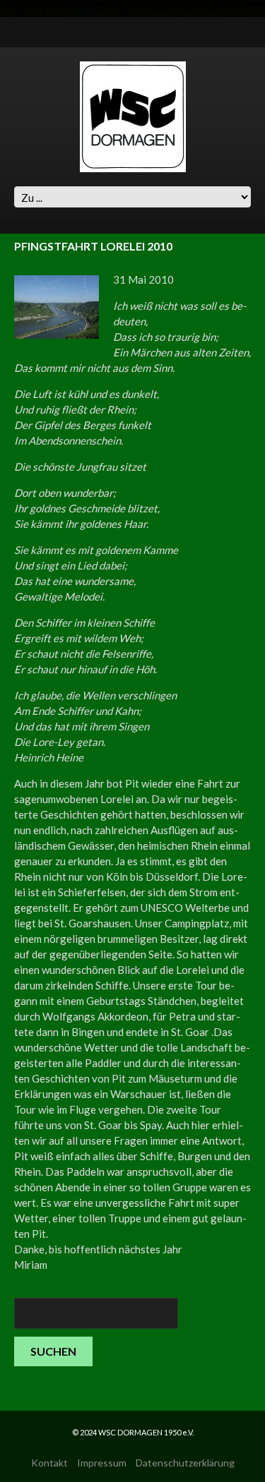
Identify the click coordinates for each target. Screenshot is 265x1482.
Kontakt (49, 1463)
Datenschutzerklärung (185, 1463)
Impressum (101, 1463)
